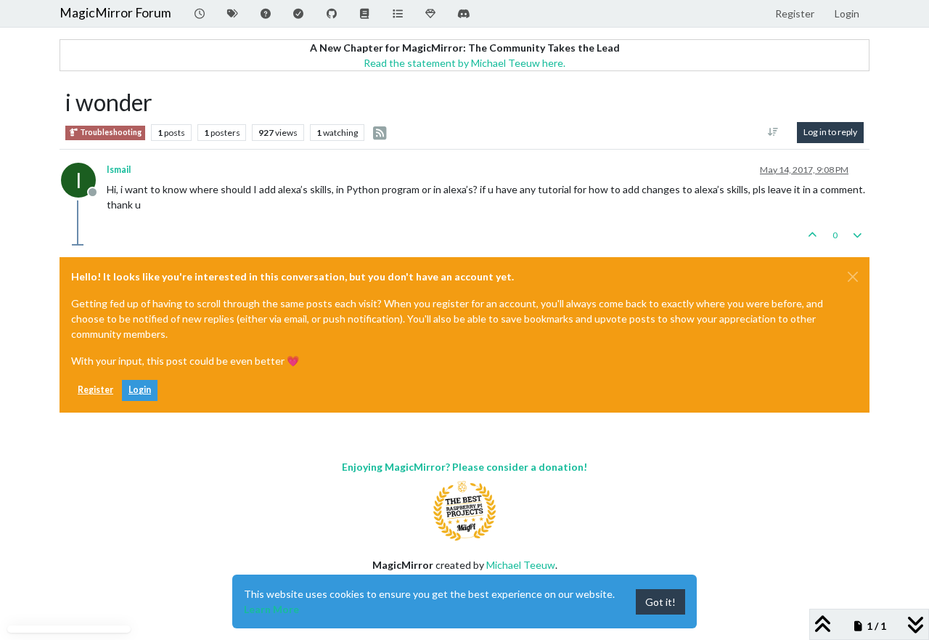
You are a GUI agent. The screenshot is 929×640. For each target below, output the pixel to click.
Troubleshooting (110, 132)
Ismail (119, 169)
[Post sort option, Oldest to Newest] (773, 132)
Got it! (660, 602)
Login (139, 389)
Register (95, 389)
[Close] (852, 276)
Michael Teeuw (520, 565)
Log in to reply (830, 131)
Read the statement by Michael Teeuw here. (464, 63)
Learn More (271, 609)
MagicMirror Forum (115, 12)
